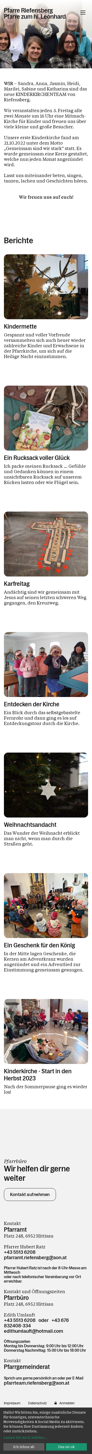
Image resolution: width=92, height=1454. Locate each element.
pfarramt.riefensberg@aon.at (35, 1257)
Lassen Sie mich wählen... (25, 1437)
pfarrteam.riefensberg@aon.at (36, 1383)
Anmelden (67, 1403)
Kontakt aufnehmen (30, 1194)
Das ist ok (66, 1446)
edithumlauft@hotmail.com (33, 1331)
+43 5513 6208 (20, 1252)
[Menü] (83, 12)
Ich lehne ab (23, 1446)
